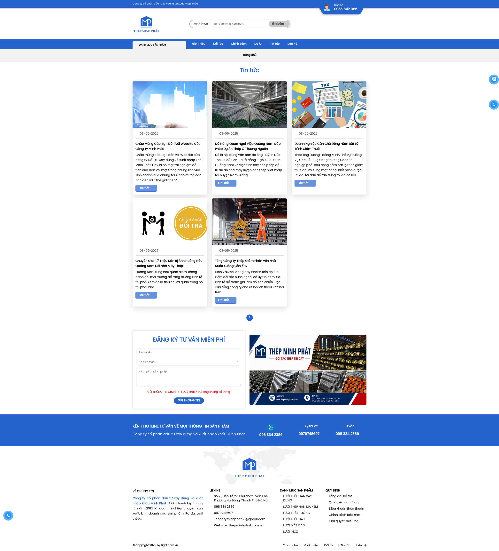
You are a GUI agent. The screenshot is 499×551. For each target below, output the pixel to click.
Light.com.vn (169, 545)
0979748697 (309, 434)
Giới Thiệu (198, 44)
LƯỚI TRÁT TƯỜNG (296, 513)
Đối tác (218, 44)
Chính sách (239, 44)
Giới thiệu (311, 545)
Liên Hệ (292, 44)
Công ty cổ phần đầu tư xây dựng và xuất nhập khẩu (165, 4)
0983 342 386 (345, 9)
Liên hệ (361, 545)
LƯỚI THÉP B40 (294, 519)
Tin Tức (275, 44)
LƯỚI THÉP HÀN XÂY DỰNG (297, 498)
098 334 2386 (270, 435)
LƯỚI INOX (290, 531)
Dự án (258, 44)
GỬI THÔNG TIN (189, 400)
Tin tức (345, 545)
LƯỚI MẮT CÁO (294, 525)
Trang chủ (250, 55)
